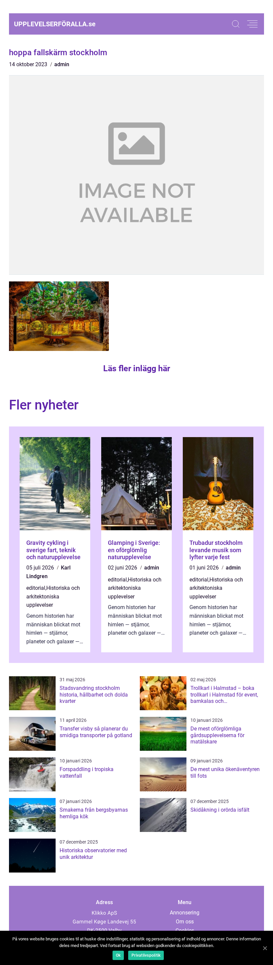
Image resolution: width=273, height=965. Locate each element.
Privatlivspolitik (146, 955)
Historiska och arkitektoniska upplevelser (53, 596)
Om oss (185, 921)
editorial (35, 588)
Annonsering (184, 912)
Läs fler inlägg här (136, 368)
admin (61, 64)
